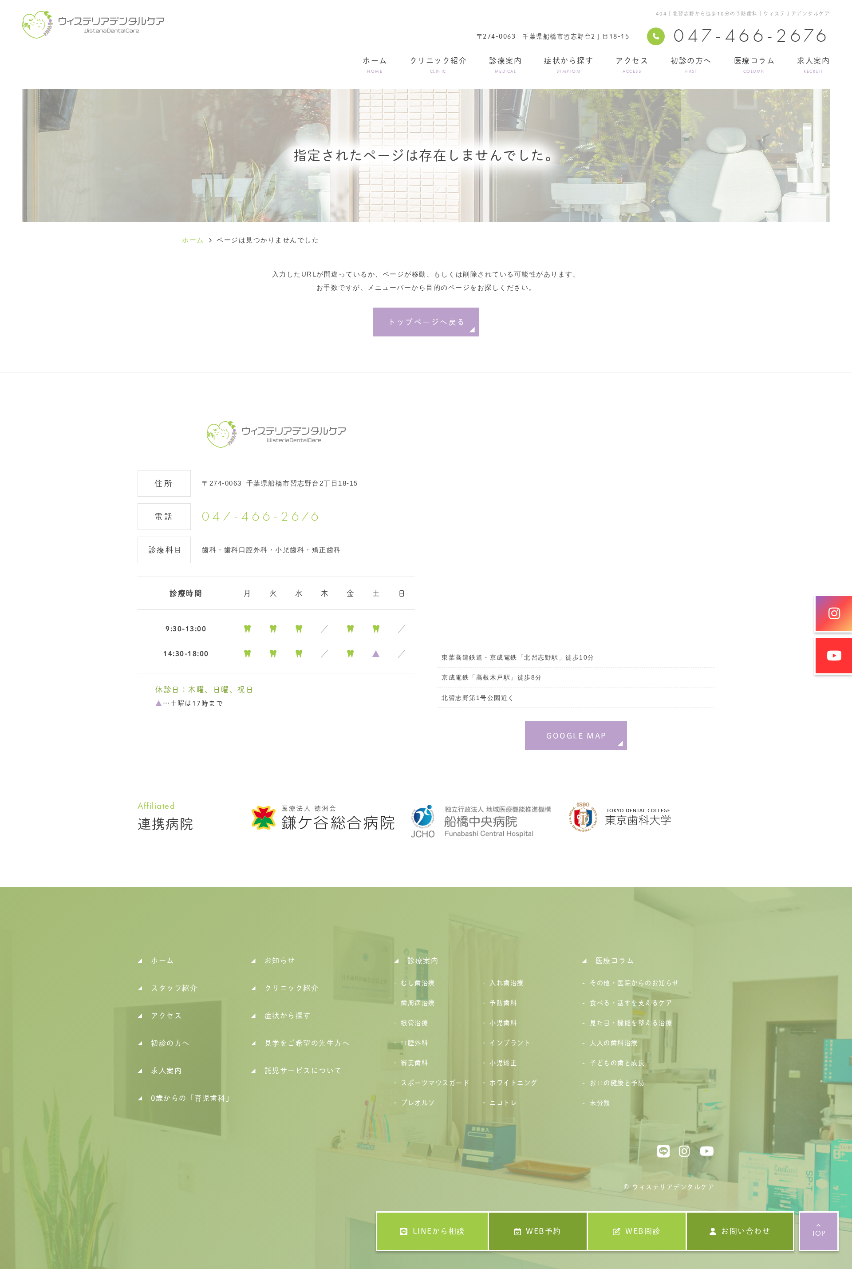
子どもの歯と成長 (617, 1062)
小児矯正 (503, 1062)
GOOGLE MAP (576, 735)
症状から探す (568, 65)
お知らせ (280, 960)
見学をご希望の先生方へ (307, 1043)
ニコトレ (503, 1102)
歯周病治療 (418, 1003)
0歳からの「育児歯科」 (192, 1098)
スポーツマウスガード (435, 1082)
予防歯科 (503, 1003)
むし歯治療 (418, 983)
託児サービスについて (303, 1070)
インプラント (510, 1043)
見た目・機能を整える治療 (631, 1023)
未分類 (600, 1102)
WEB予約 (543, 1231)
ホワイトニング (513, 1082)
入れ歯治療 (506, 983)
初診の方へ (691, 65)
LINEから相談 (439, 1231)
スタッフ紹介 (174, 988)
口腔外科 (414, 1043)
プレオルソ (418, 1102)
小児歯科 (503, 1023)
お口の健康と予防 (617, 1082)
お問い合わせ (745, 1231)
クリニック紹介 (438, 65)
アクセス (631, 65)
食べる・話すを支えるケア (631, 1003)
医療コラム (754, 65)
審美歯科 (414, 1062)
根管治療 (414, 1023)
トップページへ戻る (426, 322)
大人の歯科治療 (614, 1043)
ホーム (375, 65)
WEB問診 (643, 1231)
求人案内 (813, 65)
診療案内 (505, 65)
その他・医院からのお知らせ (634, 983)
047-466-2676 (262, 516)
